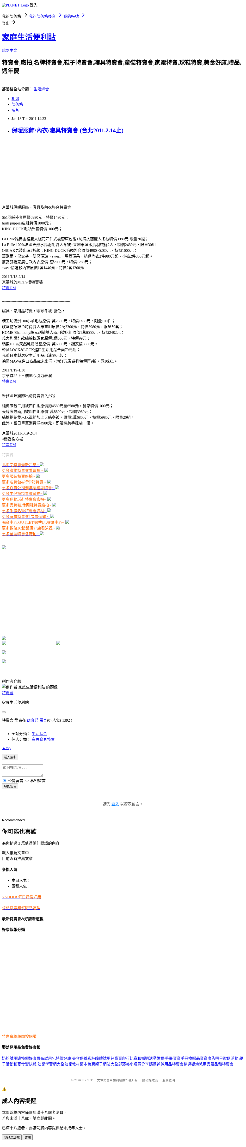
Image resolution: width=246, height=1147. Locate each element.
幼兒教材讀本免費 (79, 1064)
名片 (15, 110)
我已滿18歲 (12, 1137)
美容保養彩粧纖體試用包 (93, 1058)
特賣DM (9, 288)
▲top (6, 748)
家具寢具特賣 (43, 739)
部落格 (17, 104)
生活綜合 (41, 89)
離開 (28, 1137)
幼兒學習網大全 (50, 1064)
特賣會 (7, 693)
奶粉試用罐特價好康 (19, 1058)
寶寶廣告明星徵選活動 (219, 1058)
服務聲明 (168, 1080)
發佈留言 (10, 786)
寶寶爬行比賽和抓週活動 (135, 1058)
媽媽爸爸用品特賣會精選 (170, 1064)
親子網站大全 (106, 1064)
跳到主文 (9, 50)
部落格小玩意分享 (133, 1064)
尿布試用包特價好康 (54, 1058)
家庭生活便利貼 (29, 37)
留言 (43, 720)
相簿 (15, 99)
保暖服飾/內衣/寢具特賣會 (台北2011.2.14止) (67, 130)
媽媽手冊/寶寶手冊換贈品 (178, 1058)
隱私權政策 (150, 1080)
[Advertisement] (32, 169)
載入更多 (10, 757)
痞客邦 (32, 720)
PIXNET (87, 1080)
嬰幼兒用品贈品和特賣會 (212, 1064)
